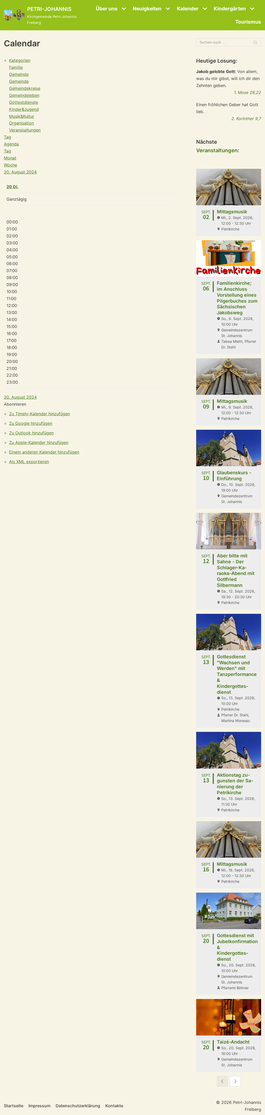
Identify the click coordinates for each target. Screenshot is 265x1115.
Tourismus (248, 22)
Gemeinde (19, 74)
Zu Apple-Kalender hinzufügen (38, 442)
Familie (16, 67)
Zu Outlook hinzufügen (31, 432)
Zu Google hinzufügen (30, 423)
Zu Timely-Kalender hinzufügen (39, 413)
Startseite (13, 1105)
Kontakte (114, 1105)
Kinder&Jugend (24, 109)
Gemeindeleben (24, 95)
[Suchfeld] (255, 42)
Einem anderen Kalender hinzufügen (44, 452)
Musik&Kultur (21, 116)
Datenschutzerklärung (78, 1105)
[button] (15, 404)
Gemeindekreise (24, 88)
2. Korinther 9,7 (246, 118)
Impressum (39, 1105)
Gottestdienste (23, 102)
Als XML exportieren (29, 461)
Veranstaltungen (25, 130)
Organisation (21, 123)
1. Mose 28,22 (247, 92)
